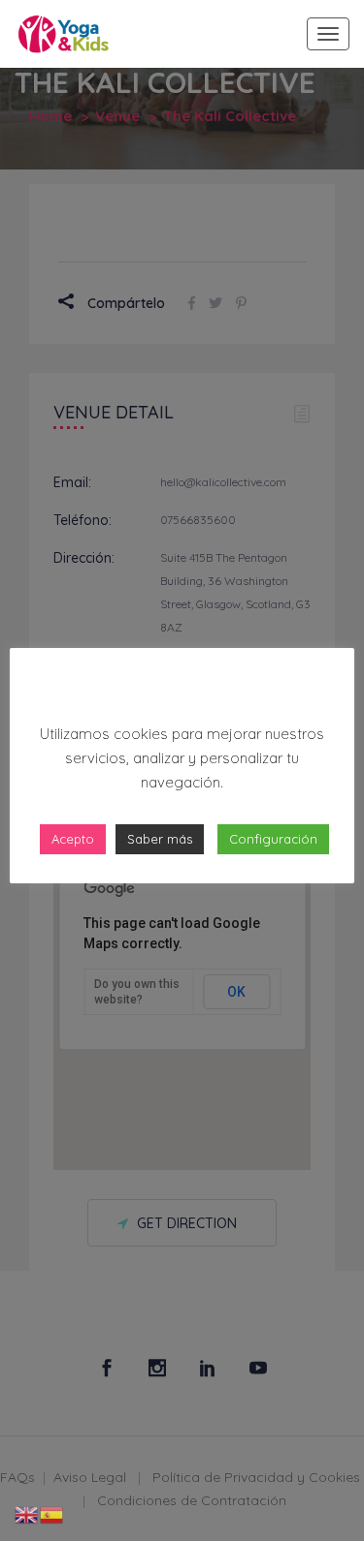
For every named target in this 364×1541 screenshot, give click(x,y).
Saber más (159, 839)
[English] (27, 1514)
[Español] (52, 1514)
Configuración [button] (273, 839)
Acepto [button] (72, 839)
